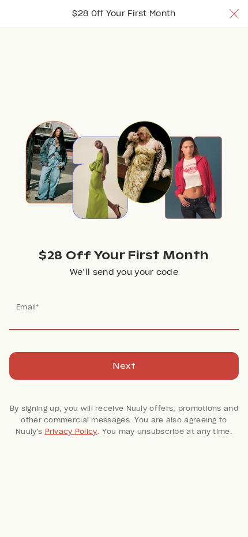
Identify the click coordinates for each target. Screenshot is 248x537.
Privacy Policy (71, 431)
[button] (234, 13)
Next (124, 366)
